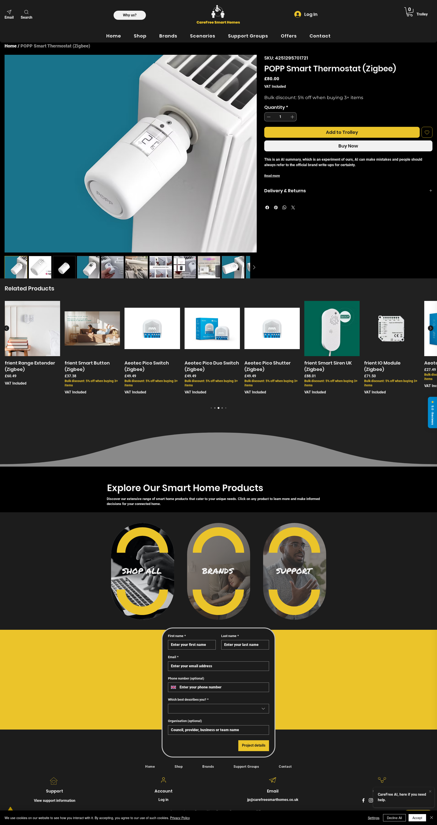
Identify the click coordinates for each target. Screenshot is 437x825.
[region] (142, 665)
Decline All (394, 817)
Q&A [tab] (141, 330)
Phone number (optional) (186, 772)
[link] (409, 11)
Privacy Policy (180, 817)
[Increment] (293, 116)
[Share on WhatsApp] (284, 207)
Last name (230, 729)
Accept (417, 817)
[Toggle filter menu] (320, 343)
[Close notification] (430, 792)
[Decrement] (268, 116)
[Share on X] (293, 207)
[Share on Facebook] (267, 207)
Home (11, 46)
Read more (272, 176)
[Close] (431, 817)
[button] (26, 14)
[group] (218, 444)
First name (177, 729)
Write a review (276, 299)
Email (173, 750)
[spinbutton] (280, 116)
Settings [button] (373, 817)
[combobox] (218, 802)
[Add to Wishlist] (427, 132)
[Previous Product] (6, 422)
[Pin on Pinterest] (276, 207)
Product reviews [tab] (120, 330)
